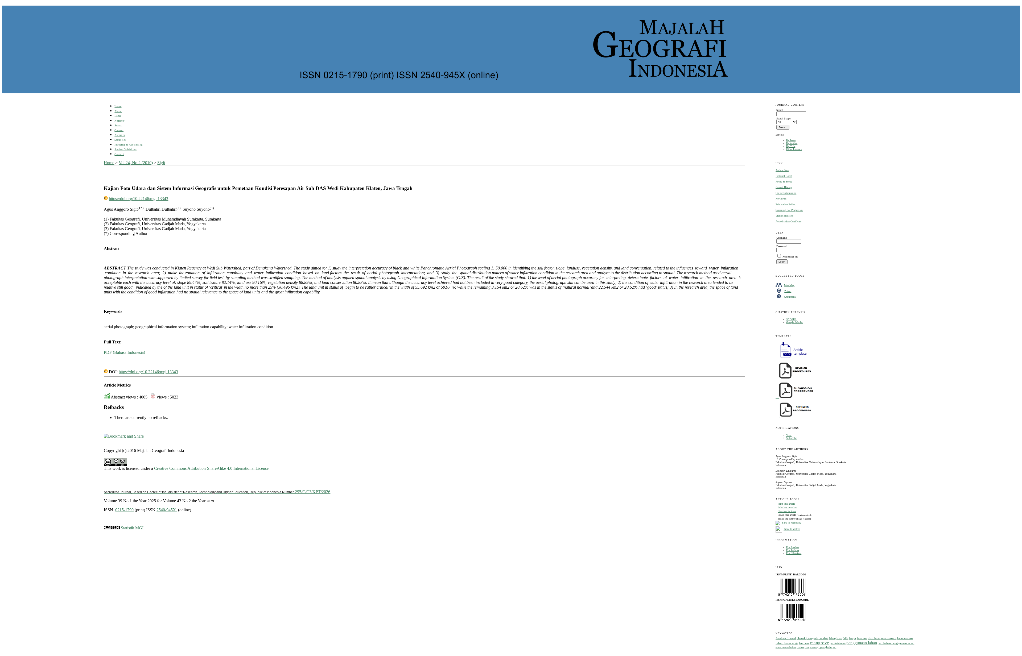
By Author (791, 143)
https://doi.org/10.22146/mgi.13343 (138, 198)
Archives (119, 135)
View (789, 435)
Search (118, 125)
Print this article (786, 503)
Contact (119, 154)
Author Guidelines (125, 149)
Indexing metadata (787, 507)
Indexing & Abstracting (128, 144)
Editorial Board (784, 176)
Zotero (787, 291)
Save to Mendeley (791, 522)
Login (118, 115)
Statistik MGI (132, 528)
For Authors (792, 550)
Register (119, 120)
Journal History (784, 187)
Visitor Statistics (784, 215)
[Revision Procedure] (794, 377)
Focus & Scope (784, 181)
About (118, 111)
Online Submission (786, 193)
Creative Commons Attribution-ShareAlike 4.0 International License (211, 468)
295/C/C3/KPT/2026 (217, 491)
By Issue (791, 140)
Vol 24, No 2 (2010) (136, 162)
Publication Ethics (786, 204)
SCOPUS (791, 319)
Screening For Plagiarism (789, 210)
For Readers (792, 547)
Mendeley (789, 285)
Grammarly (790, 296)
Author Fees (782, 170)
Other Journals (794, 149)
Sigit (161, 162)
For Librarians (793, 553)
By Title (790, 146)
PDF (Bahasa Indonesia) (124, 352)
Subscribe (791, 438)
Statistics (120, 139)
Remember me (790, 256)
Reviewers (781, 198)
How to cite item (787, 511)
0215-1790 (124, 510)
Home (117, 106)
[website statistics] (112, 528)
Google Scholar (794, 322)
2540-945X (166, 510)
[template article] (791, 358)
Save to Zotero (792, 529)
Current (118, 130)
